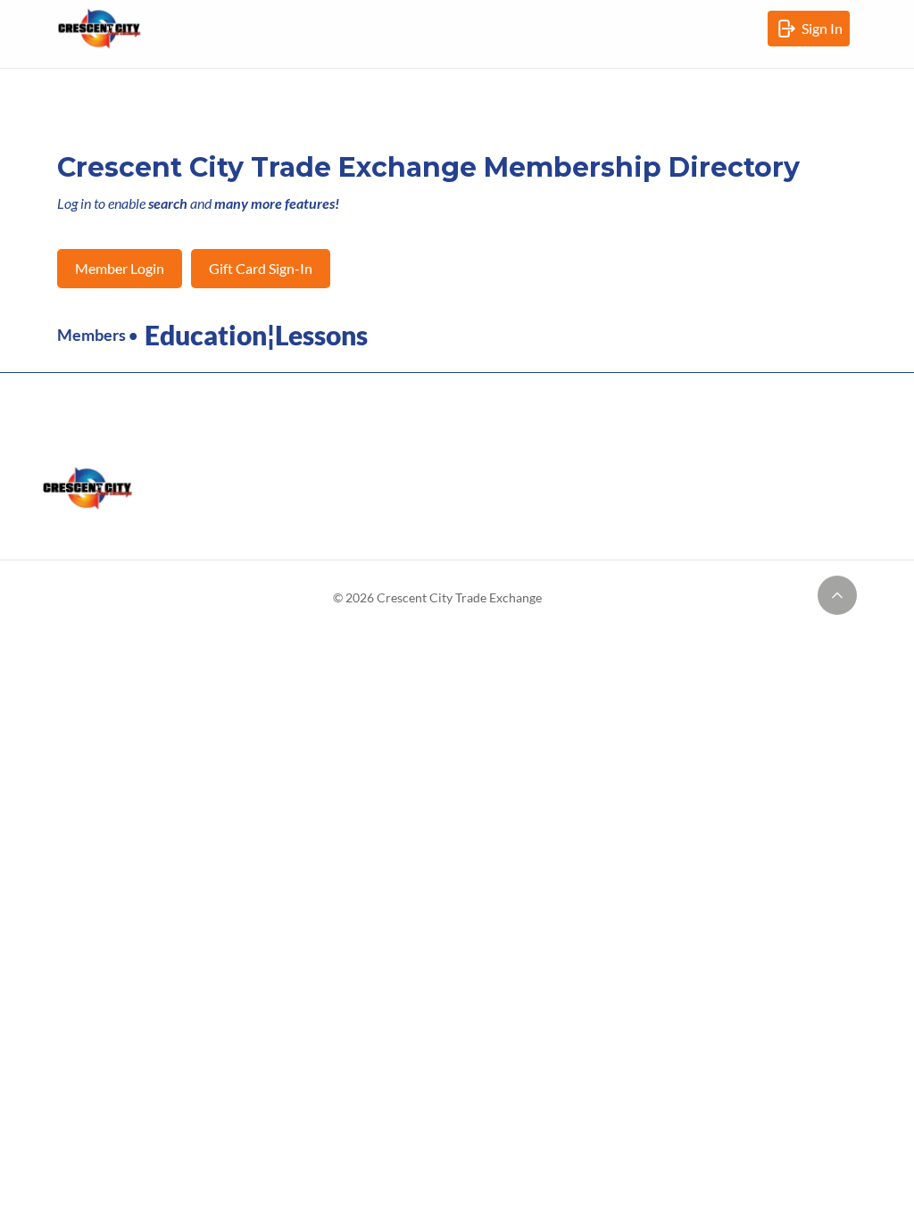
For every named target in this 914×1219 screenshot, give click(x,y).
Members (91, 334)
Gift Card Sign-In (260, 268)
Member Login (119, 268)
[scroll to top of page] (837, 595)
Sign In (826, 33)
